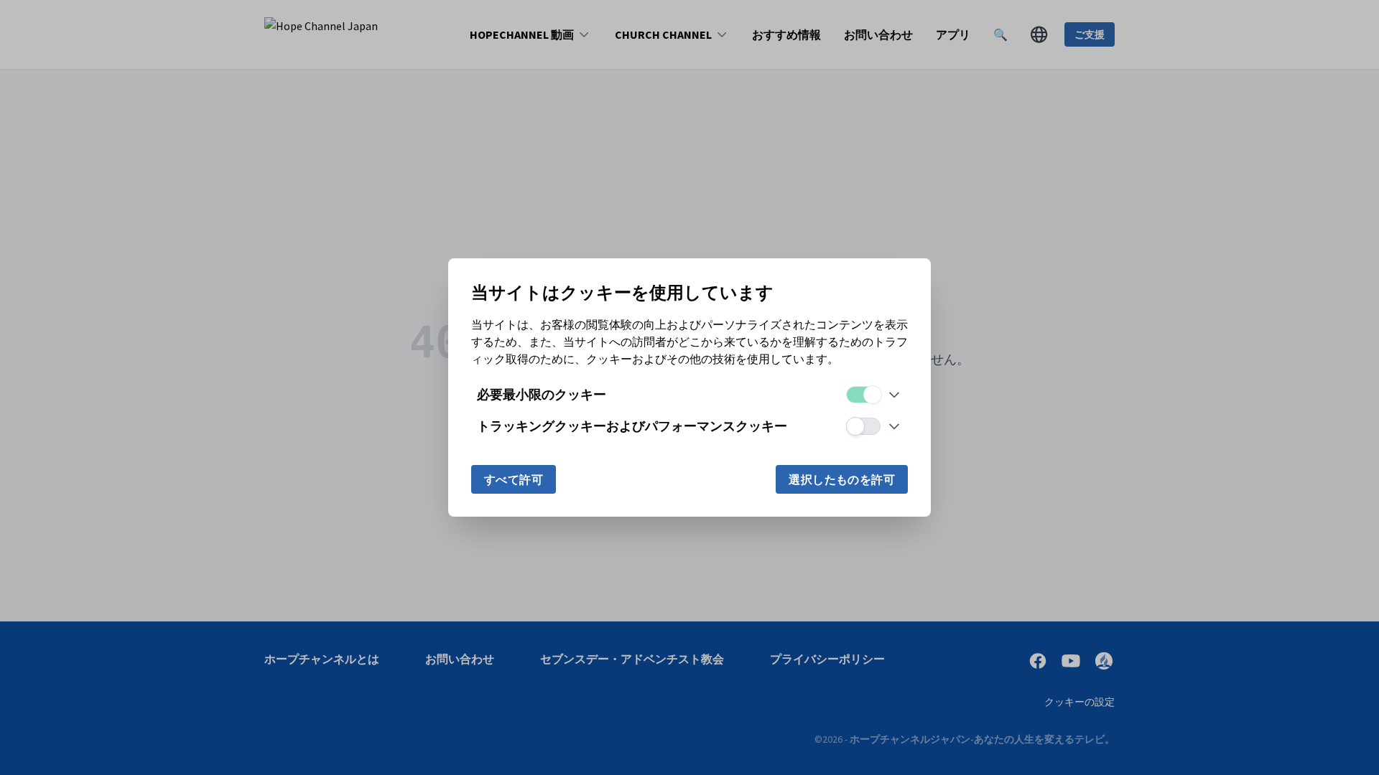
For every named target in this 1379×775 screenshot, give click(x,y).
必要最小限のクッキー (541, 394)
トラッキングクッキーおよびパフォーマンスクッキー (632, 426)
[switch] (863, 394)
